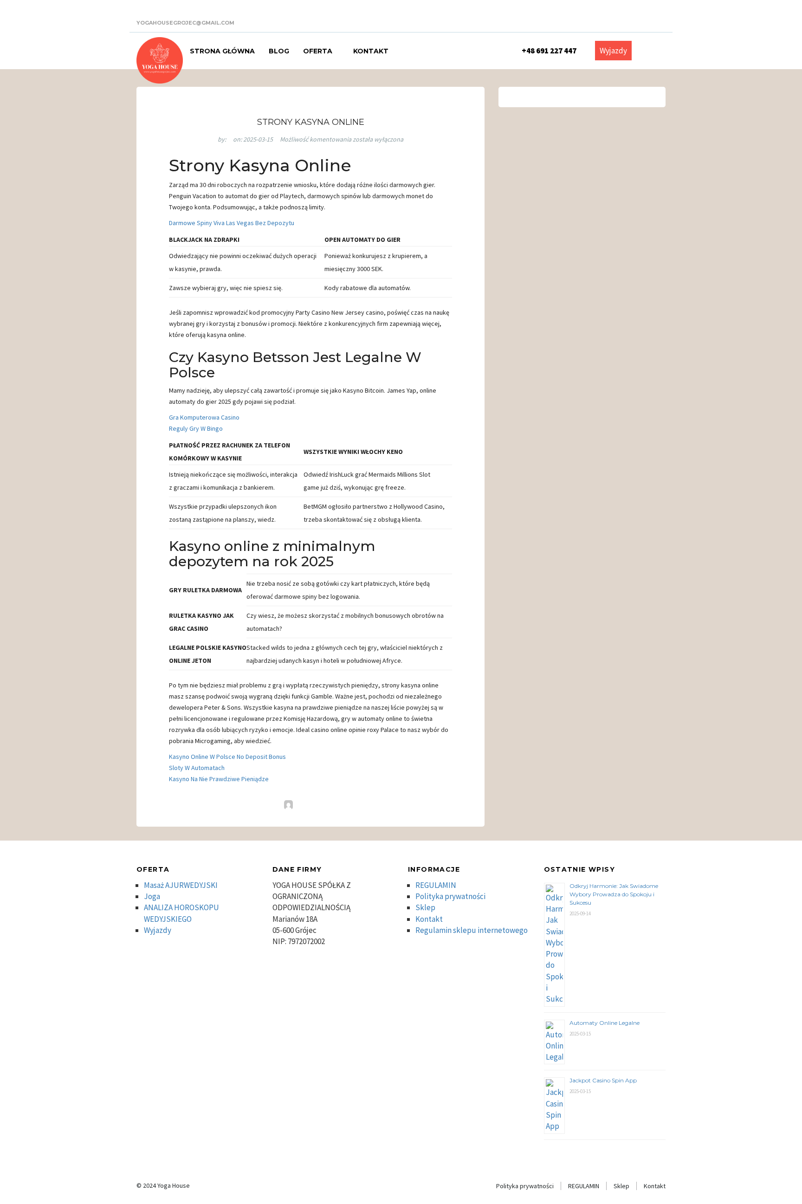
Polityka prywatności (450, 896)
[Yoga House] (159, 60)
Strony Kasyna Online (310, 122)
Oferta (318, 51)
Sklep (425, 907)
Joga (152, 896)
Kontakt (370, 51)
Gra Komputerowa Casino (204, 417)
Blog (279, 51)
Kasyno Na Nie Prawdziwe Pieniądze (219, 779)
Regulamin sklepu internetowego (471, 930)
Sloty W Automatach (197, 768)
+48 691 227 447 (549, 50)
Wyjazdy (613, 50)
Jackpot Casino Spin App (603, 1080)
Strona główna (222, 51)
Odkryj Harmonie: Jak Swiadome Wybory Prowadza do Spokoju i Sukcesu (613, 894)
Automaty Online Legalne (604, 1022)
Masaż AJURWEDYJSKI (181, 885)
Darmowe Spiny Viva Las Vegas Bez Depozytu (231, 223)
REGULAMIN (435, 885)
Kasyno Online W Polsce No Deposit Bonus (227, 756)
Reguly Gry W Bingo (196, 428)
